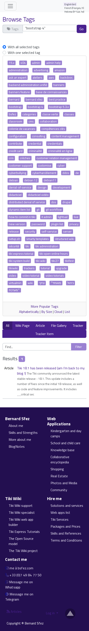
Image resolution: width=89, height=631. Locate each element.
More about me (20, 439)
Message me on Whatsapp (19, 584)
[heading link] (32, 418)
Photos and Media (64, 483)
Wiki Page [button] (22, 325)
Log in (51, 613)
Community (59, 489)
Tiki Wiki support (21, 505)
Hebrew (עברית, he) (74, 11)
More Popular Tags (44, 306)
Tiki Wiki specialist (22, 512)
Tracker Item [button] (44, 333)
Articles (16, 611)
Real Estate (59, 476)
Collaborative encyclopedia (60, 459)
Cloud (58, 311)
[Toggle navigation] (10, 6)
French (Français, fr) (74, 8)
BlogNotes (17, 446)
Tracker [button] (78, 325)
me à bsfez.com (21, 568)
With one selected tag (24, 52)
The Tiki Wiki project (23, 550)
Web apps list (60, 512)
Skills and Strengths (23, 432)
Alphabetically (29, 311)
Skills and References (66, 533)
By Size (46, 311)
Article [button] (40, 325)
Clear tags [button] (12, 37)
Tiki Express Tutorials (24, 531)
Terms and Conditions (66, 540)
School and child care (65, 443)
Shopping (57, 469)
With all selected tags (24, 47)
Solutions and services (67, 505)
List (67, 311)
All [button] (7, 325)
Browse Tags (19, 19)
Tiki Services (59, 519)
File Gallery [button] (59, 325)
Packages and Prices (65, 526)
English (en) (70, 4)
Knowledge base (63, 450)
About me (16, 425)
